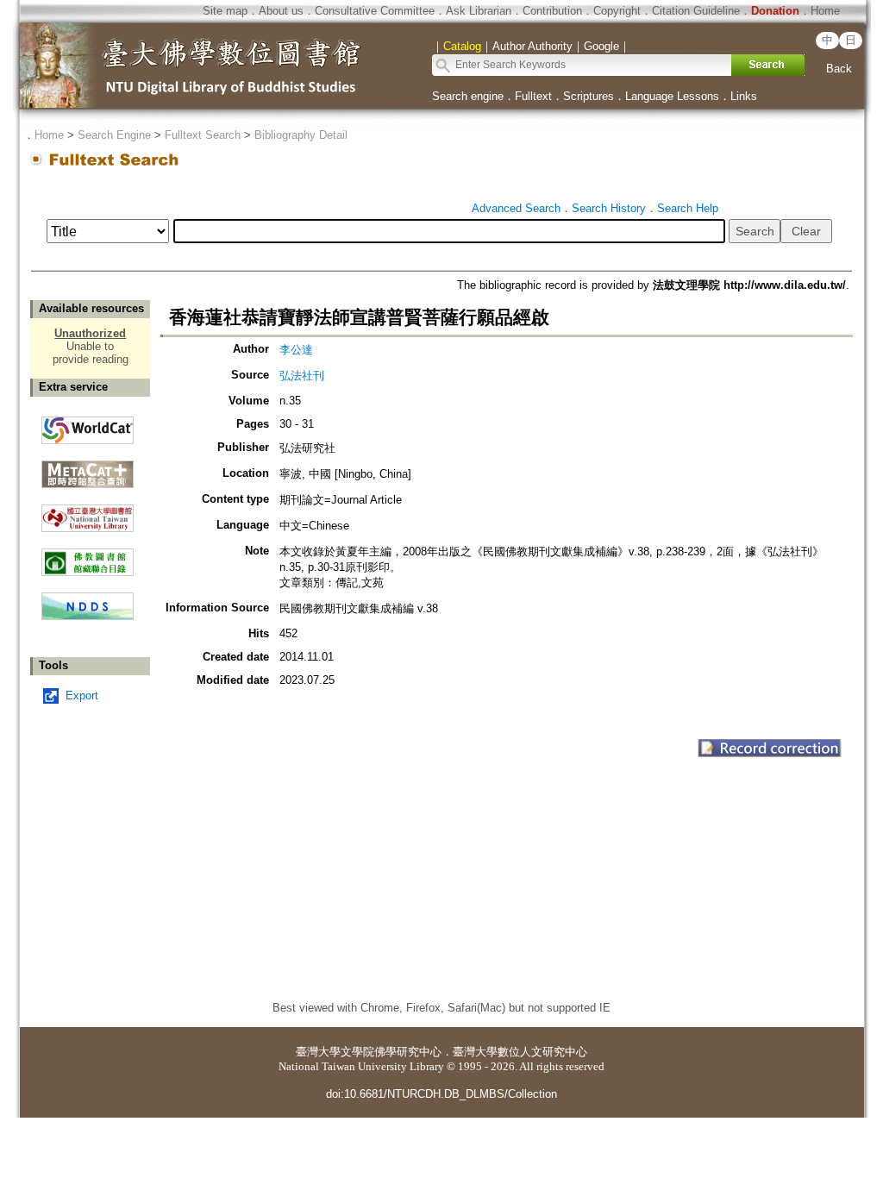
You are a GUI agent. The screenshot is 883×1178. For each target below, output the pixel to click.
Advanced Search (516, 208)
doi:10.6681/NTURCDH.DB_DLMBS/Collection (441, 1093)
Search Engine (114, 134)
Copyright (617, 10)
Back (839, 68)
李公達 (296, 349)
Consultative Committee (375, 10)
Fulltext (533, 96)
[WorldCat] (87, 426)
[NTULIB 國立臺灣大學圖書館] (87, 512)
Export (82, 695)
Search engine (468, 96)
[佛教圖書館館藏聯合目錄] (87, 556)
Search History (609, 208)
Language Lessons (672, 96)
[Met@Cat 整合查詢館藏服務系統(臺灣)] (87, 468)
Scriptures (588, 96)
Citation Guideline (696, 10)
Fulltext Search (203, 134)
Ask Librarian (478, 10)
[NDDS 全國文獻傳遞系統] (87, 616)
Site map (225, 10)
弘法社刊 (301, 375)
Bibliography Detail (301, 134)
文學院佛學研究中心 (391, 1051)
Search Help (687, 208)
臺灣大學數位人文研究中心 (520, 1051)
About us (281, 10)
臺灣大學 (318, 1051)
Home (825, 10)
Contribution (552, 10)
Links (743, 96)
